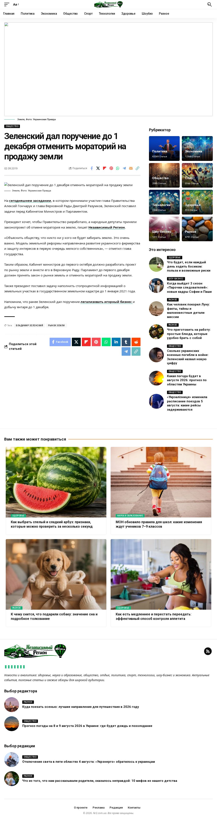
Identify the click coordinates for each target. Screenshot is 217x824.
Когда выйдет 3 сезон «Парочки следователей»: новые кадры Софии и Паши (189, 288)
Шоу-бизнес (161, 232)
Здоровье (193, 205)
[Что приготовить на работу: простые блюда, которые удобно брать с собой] (156, 331)
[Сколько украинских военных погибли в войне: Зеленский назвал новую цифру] (156, 354)
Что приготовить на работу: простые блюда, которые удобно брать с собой (189, 334)
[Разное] (197, 229)
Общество (12, 126)
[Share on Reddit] (136, 342)
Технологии (161, 205)
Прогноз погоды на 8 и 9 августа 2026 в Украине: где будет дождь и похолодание (87, 726)
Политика (159, 151)
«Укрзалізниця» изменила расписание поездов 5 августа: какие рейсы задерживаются (187, 403)
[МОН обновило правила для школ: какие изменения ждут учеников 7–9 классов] (161, 482)
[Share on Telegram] (124, 168)
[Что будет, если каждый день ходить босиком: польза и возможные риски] (156, 264)
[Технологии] (164, 202)
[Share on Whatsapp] (118, 168)
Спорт (190, 178)
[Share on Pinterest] (111, 168)
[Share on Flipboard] (105, 168)
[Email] (131, 168)
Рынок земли (56, 325)
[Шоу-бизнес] (164, 229)
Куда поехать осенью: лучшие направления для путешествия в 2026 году (80, 707)
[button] (7, 4)
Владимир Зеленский (29, 325)
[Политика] (164, 148)
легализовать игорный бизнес (107, 302)
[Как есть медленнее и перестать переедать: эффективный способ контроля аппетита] (161, 574)
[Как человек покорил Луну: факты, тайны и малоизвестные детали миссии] (156, 308)
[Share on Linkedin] (116, 342)
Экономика (193, 151)
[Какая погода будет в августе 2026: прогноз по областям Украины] (156, 378)
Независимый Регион (106, 227)
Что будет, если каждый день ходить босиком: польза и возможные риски (188, 266)
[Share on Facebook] (92, 168)
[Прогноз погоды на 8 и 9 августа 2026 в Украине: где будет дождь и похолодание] (11, 723)
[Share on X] (98, 168)
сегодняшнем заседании (30, 200)
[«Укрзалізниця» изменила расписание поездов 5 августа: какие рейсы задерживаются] (156, 401)
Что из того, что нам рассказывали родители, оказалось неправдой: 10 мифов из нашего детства (99, 781)
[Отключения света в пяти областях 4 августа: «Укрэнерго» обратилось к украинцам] (11, 759)
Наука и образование (130, 515)
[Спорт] (197, 175)
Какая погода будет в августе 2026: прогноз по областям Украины (187, 380)
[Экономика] (197, 148)
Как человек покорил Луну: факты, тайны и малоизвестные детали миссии (188, 311)
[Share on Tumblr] (126, 342)
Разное (190, 232)
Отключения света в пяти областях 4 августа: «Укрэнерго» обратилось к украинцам (88, 762)
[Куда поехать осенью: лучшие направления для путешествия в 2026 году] (11, 704)
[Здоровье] (197, 202)
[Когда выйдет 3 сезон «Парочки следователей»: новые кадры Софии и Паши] (156, 285)
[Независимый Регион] (108, 4)
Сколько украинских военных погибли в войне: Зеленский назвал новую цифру (188, 357)
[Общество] (164, 175)
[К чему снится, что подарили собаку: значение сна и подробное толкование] (56, 574)
